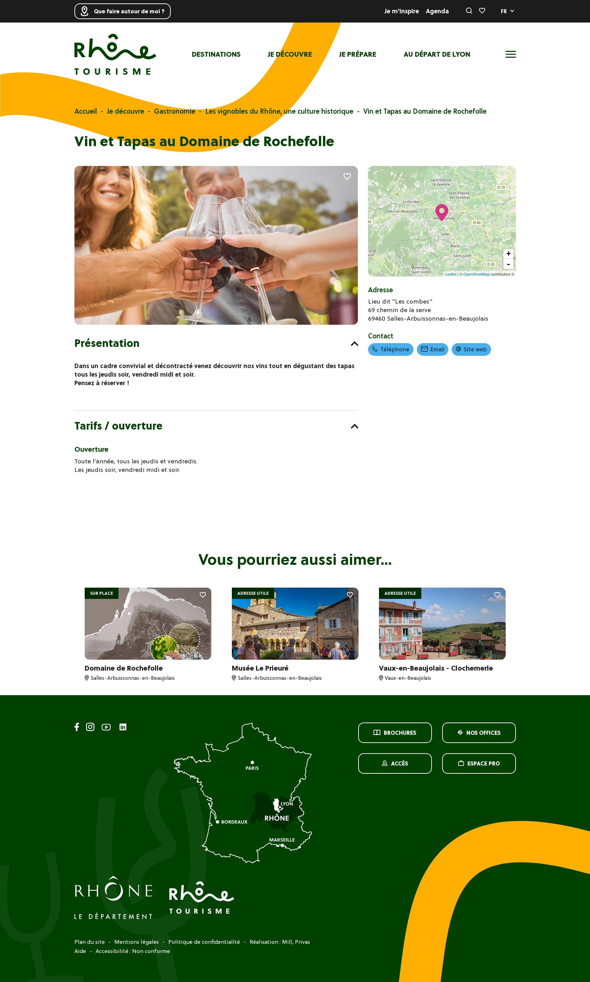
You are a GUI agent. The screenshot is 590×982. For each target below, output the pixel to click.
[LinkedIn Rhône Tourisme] (123, 727)
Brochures (400, 732)
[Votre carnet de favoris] (482, 11)
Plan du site (89, 941)
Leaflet (450, 274)
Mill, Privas (296, 941)
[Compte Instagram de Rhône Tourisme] (90, 728)
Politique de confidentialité (204, 941)
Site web (475, 349)
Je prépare (357, 54)
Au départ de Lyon (437, 54)
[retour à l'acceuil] (115, 54)
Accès (399, 763)
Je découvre (290, 54)
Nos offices (483, 732)
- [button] (508, 264)
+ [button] (508, 253)
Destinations (216, 54)
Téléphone (394, 349)
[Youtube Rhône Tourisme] (106, 728)
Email (437, 349)
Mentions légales (136, 941)
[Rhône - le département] (113, 898)
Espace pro (483, 763)
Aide (80, 951)
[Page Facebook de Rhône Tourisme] (76, 728)
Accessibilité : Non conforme (133, 951)
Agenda (437, 11)
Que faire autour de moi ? (129, 11)
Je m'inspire (402, 11)
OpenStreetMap (476, 274)
